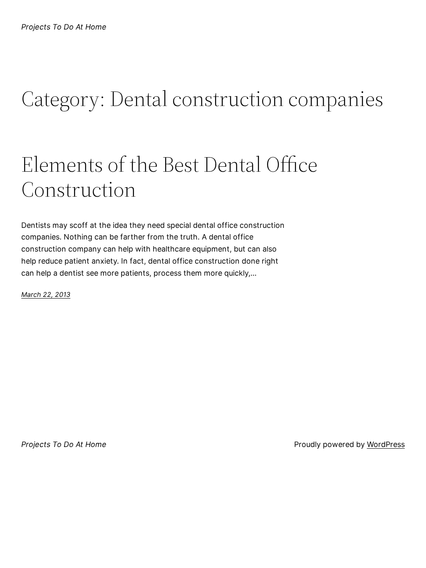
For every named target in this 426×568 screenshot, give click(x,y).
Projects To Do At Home (63, 26)
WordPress (386, 444)
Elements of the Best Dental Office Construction (169, 177)
